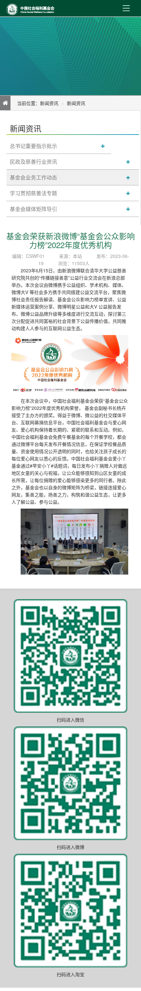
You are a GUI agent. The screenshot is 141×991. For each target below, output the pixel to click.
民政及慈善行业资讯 (33, 161)
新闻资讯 (76, 103)
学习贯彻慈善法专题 (33, 193)
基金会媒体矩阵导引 (33, 209)
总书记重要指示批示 (33, 146)
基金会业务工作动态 (33, 177)
